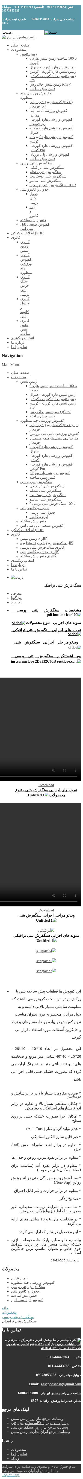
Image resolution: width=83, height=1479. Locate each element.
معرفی (16, 593)
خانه (5, 1308)
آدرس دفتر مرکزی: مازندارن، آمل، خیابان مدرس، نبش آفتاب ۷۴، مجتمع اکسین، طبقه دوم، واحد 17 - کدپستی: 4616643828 (43, 1344)
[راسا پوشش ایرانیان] (19, 37)
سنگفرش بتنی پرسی (18, 1317)
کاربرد (16, 602)
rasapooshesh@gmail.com (61, 1384)
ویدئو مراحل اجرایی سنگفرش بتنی (46, 915)
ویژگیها (16, 598)
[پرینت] (17, 577)
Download (46, 785)
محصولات (9, 1312)
